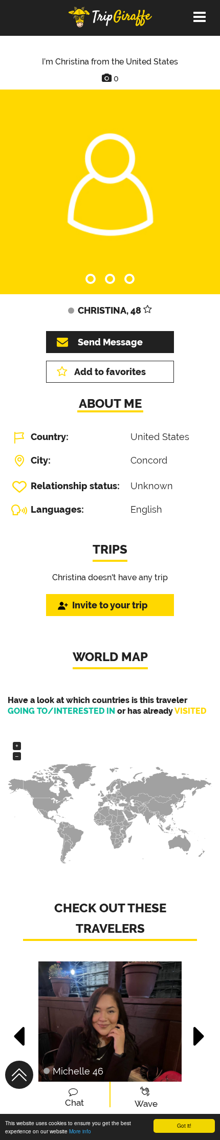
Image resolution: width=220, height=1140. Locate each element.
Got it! (184, 1125)
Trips (110, 549)
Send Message (110, 342)
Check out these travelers (110, 918)
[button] (20, 1031)
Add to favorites (110, 371)
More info (80, 1131)
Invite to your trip (110, 605)
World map (110, 656)
